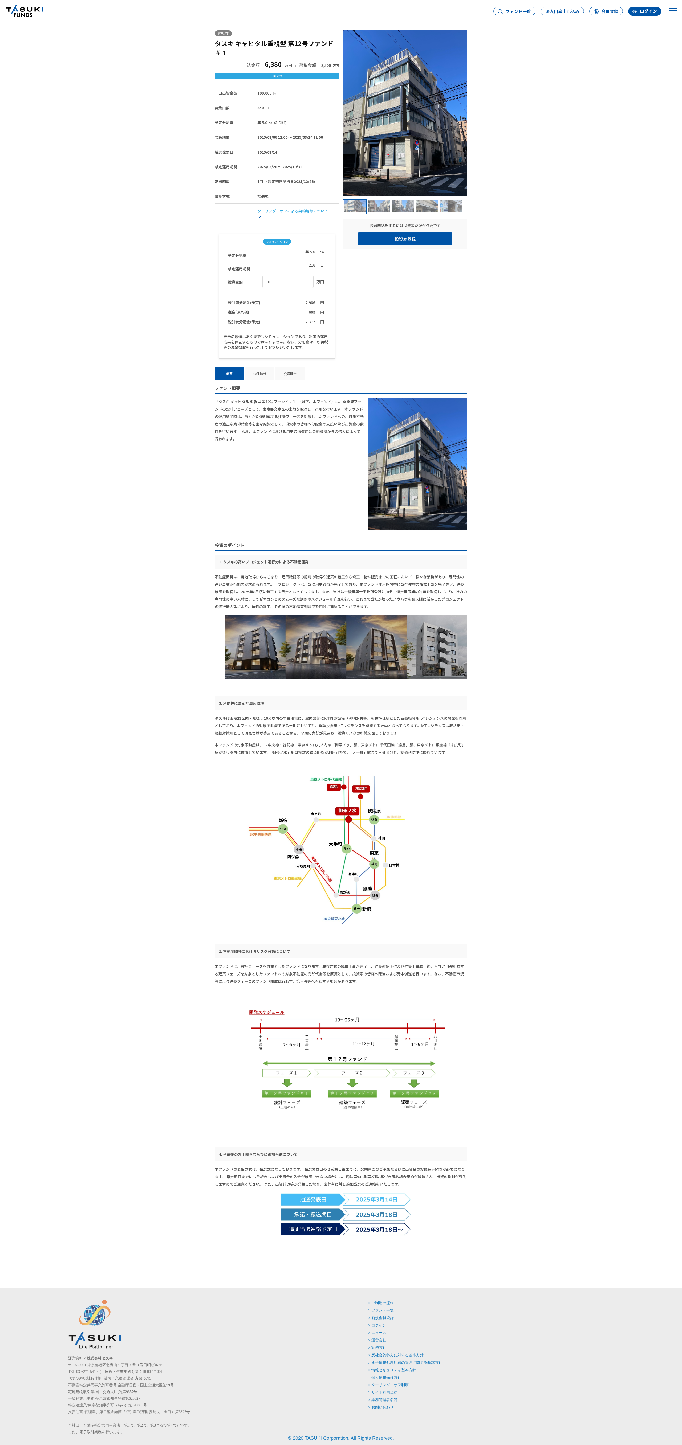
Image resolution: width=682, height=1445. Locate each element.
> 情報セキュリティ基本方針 (392, 1370)
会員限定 (290, 373)
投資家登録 (405, 239)
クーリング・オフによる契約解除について (292, 211)
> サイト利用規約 (382, 1392)
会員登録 (609, 11)
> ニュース (377, 1333)
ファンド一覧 (518, 11)
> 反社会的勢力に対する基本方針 (396, 1355)
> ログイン (377, 1325)
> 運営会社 (377, 1340)
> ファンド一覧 (381, 1310)
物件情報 (259, 373)
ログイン (648, 11)
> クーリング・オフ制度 (388, 1385)
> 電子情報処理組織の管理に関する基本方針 (405, 1363)
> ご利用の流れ (381, 1303)
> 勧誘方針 (377, 1348)
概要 (229, 373)
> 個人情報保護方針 (384, 1377)
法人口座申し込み (562, 11)
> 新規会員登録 (381, 1318)
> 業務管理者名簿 (382, 1400)
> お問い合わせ (381, 1407)
